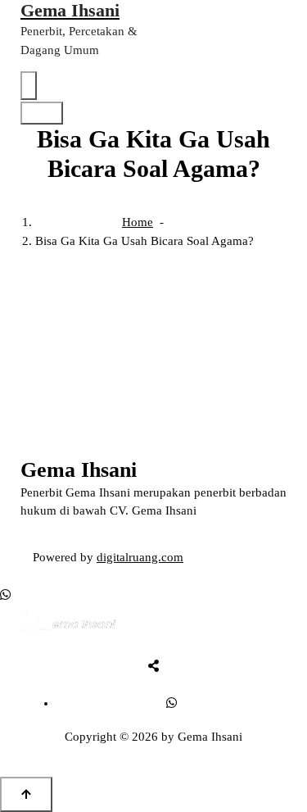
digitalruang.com (140, 557)
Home (137, 222)
